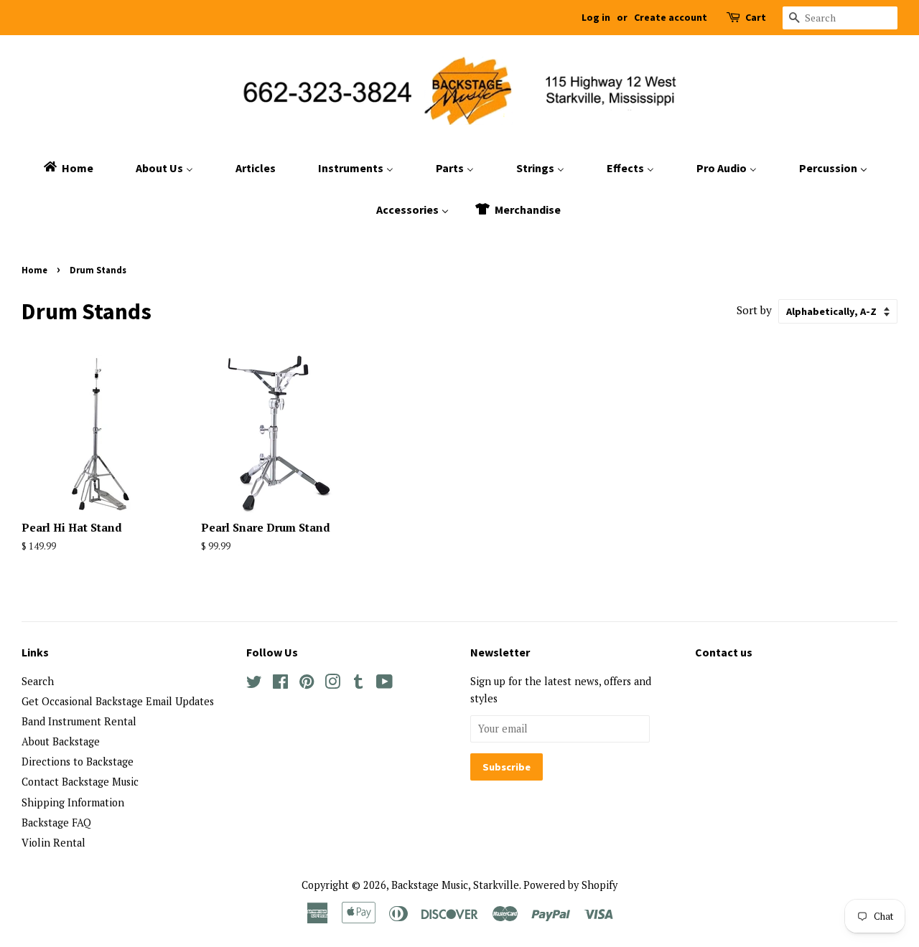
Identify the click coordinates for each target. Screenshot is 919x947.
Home (34, 269)
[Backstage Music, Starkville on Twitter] (254, 684)
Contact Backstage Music (80, 781)
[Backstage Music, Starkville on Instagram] (332, 684)
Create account (670, 17)
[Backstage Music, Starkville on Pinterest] (306, 684)
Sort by (754, 310)
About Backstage (61, 741)
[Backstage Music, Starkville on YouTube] (384, 684)
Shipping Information (73, 802)
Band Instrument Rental (79, 721)
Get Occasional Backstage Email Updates (118, 701)
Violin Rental (53, 842)
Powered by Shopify (570, 885)
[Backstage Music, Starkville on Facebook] (280, 684)
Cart (755, 17)
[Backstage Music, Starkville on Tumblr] (358, 684)
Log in (596, 17)
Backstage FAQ (56, 822)
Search (38, 681)
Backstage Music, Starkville (455, 885)
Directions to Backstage (78, 761)
